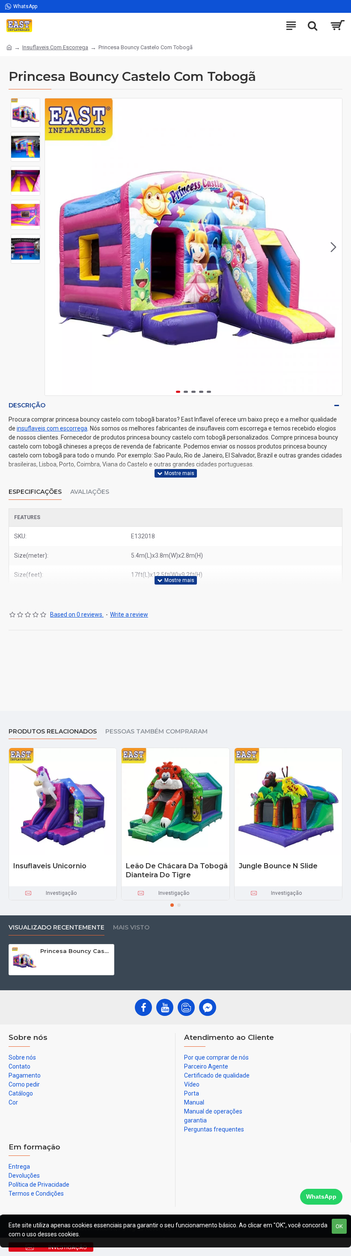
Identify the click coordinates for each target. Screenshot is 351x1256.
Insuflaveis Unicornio (49, 866)
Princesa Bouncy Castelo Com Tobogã (75, 950)
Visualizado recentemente (56, 927)
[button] (53, 246)
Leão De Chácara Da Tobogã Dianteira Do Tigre (177, 870)
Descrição (27, 405)
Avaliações (89, 492)
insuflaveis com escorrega (52, 428)
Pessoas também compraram (156, 731)
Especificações (35, 492)
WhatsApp (321, 1196)
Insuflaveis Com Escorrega (55, 47)
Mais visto (131, 927)
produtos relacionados (53, 731)
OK (339, 1226)
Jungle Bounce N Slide (278, 866)
